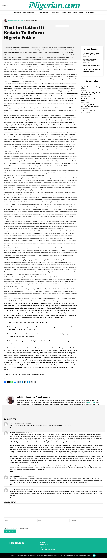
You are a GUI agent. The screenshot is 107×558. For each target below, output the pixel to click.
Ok (94, 555)
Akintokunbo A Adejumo (15, 20)
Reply (11, 427)
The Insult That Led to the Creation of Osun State (91, 54)
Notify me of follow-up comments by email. (16, 528)
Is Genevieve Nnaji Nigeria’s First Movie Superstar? (91, 93)
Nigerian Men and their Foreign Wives (91, 87)
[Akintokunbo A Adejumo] (6, 20)
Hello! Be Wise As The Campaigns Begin (90, 60)
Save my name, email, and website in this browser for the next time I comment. (26, 525)
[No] (105, 555)
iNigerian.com (91, 402)
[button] (5, 5)
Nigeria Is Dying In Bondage (91, 65)
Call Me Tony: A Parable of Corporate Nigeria (91, 70)
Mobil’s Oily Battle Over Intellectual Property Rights (90, 105)
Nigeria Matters (62, 26)
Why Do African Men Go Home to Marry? (91, 99)
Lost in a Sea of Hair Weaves (90, 111)
